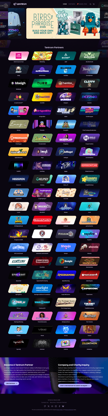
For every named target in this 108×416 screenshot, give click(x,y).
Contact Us (44, 402)
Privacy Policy (59, 409)
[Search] (90, 4)
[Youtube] (52, 406)
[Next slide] (97, 23)
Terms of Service (69, 409)
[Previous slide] (10, 23)
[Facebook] (59, 406)
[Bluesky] (63, 406)
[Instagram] (56, 406)
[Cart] (93, 4)
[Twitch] (45, 406)
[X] (49, 406)
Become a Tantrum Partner (58, 402)
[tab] (51, 37)
